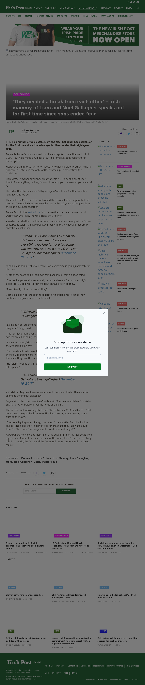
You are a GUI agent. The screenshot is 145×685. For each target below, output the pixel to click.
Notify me (72, 367)
